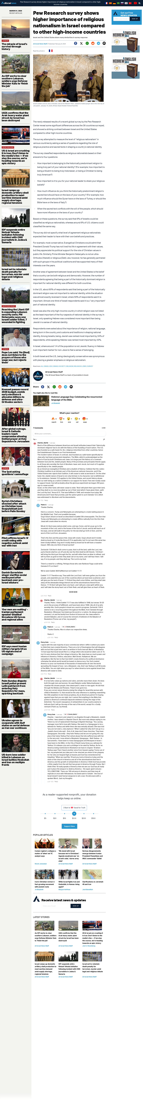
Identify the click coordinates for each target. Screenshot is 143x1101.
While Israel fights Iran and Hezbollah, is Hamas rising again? (69, 884)
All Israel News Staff (40, 44)
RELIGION (70, 366)
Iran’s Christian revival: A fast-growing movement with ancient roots (45, 884)
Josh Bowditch (87, 889)
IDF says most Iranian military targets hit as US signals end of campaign (14, 650)
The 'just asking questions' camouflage (15, 473)
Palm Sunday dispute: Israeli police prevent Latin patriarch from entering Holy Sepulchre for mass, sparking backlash (14, 687)
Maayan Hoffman (64, 889)
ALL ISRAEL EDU (47, 366)
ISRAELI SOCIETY (59, 366)
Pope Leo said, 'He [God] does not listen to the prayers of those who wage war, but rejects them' (16, 357)
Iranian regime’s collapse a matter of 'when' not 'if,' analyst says (45, 853)
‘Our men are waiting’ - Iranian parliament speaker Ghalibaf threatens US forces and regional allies (15, 614)
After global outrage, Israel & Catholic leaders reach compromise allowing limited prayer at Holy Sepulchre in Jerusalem (15, 435)
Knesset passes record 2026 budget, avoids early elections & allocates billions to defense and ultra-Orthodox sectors (15, 396)
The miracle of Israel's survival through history (14, 46)
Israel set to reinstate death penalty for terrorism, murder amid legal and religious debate (15, 274)
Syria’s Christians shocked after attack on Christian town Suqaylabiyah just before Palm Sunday (14, 506)
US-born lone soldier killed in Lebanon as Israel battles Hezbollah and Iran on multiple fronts (15, 759)
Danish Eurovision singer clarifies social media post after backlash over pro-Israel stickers (14, 577)
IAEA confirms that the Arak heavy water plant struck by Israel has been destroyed (15, 116)
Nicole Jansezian (41, 864)
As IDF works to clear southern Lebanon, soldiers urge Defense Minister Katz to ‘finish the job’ (15, 81)
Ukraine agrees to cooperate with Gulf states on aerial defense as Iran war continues (16, 724)
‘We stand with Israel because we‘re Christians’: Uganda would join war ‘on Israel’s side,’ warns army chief (69, 856)
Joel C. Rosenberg (88, 946)
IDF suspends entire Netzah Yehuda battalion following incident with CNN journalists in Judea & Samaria (14, 236)
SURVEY (90, 366)
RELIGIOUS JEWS (80, 366)
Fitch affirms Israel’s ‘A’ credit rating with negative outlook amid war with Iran (15, 541)
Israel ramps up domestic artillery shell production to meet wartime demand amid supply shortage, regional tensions (15, 196)
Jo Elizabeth (55, 403)
